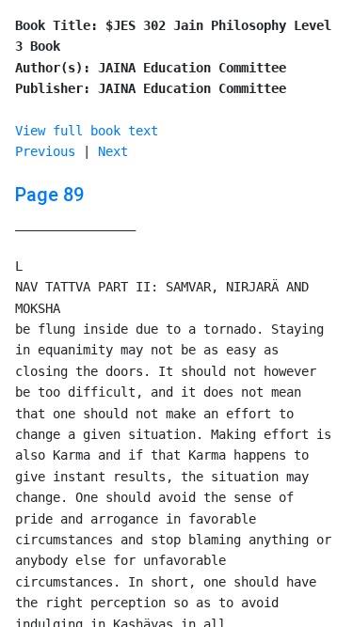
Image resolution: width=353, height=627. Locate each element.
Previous (45, 151)
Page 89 (49, 194)
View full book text (86, 130)
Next (113, 151)
